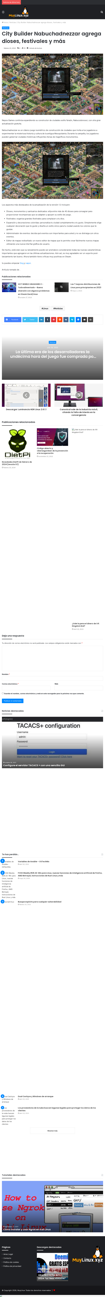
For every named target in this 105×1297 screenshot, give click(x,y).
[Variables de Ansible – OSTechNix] (9, 865)
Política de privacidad (12, 1266)
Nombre (6, 674)
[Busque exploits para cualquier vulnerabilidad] (9, 996)
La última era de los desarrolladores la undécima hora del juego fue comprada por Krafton (52, 356)
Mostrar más (52, 1131)
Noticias (12, 22)
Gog (22, 263)
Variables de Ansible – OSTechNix (33, 861)
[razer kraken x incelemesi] (52, 1296)
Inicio (5, 22)
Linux (45, 308)
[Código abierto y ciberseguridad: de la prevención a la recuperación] (52, 437)
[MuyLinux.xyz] (19, 11)
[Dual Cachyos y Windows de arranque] (9, 1100)
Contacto (7, 1258)
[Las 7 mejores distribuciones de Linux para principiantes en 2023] (62, 287)
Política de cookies (11, 1262)
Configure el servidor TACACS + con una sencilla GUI (34, 765)
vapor (28, 263)
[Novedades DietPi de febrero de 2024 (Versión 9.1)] (17, 444)
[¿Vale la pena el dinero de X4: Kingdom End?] (87, 524)
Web (56, 684)
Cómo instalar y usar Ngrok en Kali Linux (27, 1229)
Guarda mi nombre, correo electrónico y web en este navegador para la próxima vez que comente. (44, 693)
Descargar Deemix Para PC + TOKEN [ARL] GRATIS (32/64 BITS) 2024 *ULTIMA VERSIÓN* (52, 1273)
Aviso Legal (8, 1254)
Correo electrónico (10, 684)
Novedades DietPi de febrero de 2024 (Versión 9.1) (17, 463)
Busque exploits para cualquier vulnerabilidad (39, 901)
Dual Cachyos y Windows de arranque (35, 1096)
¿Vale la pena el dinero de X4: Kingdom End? (85, 624)
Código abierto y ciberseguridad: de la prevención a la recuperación (52, 450)
